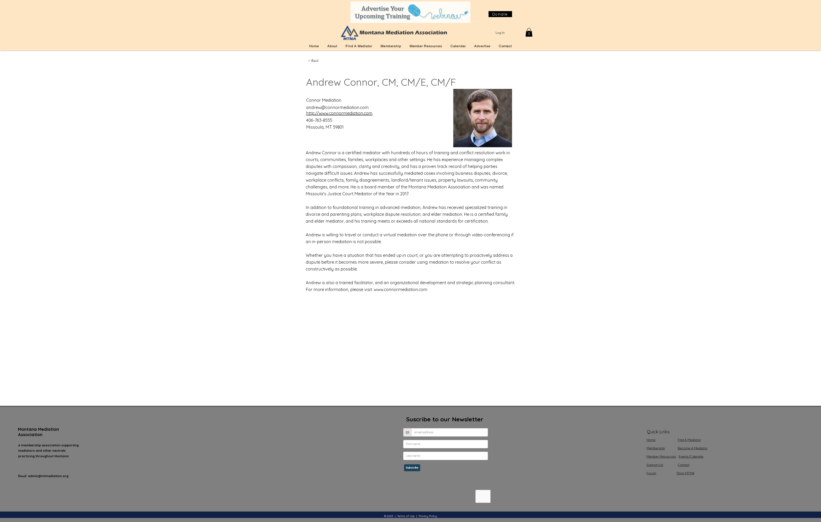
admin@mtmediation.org (48, 476)
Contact (684, 465)
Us (655, 465)
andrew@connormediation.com (337, 107)
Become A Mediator (693, 448)
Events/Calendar (691, 456)
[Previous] (353, 12)
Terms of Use (406, 516)
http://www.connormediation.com (339, 113)
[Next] (468, 12)
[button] (529, 32)
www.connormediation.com (400, 289)
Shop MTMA (685, 473)
